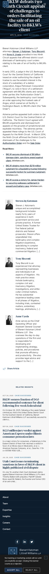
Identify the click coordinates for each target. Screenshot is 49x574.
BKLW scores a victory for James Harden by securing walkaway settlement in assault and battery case (25, 183)
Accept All (13, 570)
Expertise (7, 510)
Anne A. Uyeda (14, 54)
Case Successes (23, 395)
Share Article (13, 368)
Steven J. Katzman (21, 51)
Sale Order (35, 143)
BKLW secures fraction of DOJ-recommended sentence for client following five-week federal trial (23, 402)
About (5, 497)
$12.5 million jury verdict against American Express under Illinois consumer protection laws (22, 433)
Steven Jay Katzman (26, 201)
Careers (6, 522)
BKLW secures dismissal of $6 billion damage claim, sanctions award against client (24, 157)
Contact (6, 529)
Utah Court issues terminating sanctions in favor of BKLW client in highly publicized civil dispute (24, 464)
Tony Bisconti (38, 51)
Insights (6, 516)
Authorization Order (12, 143)
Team (5, 503)
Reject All (32, 570)
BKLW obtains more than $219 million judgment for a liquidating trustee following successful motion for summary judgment (26, 168)
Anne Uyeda (22, 316)
